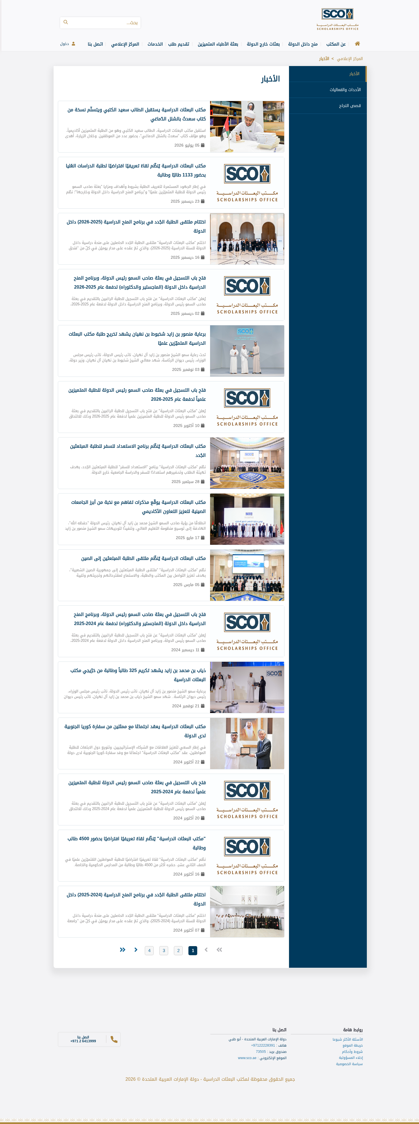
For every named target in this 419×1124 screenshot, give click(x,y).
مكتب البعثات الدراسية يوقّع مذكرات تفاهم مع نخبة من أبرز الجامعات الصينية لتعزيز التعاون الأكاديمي (138, 507)
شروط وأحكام (352, 1052)
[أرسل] (65, 23)
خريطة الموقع (353, 1045)
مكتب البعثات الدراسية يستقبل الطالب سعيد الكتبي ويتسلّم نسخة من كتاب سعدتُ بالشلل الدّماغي (137, 114)
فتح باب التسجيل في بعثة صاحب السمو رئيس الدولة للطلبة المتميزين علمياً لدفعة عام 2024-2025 (137, 787)
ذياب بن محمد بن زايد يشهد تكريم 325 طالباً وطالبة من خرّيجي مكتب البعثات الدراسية (138, 675)
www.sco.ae (247, 1058)
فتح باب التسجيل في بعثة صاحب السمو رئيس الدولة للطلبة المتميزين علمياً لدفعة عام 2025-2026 (137, 395)
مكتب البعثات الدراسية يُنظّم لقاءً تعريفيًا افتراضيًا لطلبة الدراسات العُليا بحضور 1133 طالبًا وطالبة (136, 170)
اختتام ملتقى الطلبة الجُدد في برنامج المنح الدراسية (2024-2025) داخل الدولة (136, 899)
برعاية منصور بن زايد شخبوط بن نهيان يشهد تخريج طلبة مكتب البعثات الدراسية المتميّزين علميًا (137, 339)
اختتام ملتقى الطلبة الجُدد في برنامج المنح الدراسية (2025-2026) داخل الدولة (136, 226)
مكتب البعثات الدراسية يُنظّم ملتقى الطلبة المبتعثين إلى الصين (143, 558)
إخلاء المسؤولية (351, 1058)
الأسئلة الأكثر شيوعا (348, 1039)
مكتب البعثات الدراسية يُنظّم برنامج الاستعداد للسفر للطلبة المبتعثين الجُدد (138, 451)
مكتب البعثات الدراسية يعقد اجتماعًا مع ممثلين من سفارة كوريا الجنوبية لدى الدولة (135, 731)
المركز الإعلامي (350, 59)
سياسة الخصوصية (349, 1064)
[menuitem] (356, 44)
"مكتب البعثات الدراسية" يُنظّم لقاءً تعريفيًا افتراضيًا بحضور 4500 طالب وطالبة (137, 843)
